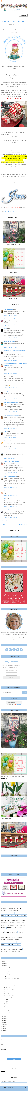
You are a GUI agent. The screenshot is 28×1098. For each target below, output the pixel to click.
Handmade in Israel (9, 318)
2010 (3, 1028)
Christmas (3, 908)
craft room (13, 942)
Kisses (22, 922)
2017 (3, 1014)
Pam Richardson (8, 309)
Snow (2, 932)
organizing (16, 946)
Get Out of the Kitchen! (9, 997)
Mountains (22, 925)
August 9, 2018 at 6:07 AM (10, 315)
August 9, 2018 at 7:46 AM (10, 360)
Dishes (2, 915)
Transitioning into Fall (9, 986)
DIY (20, 910)
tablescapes (4, 951)
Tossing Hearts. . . (5, 850)
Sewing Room (4, 930)
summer (20, 949)
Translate (18, 704)
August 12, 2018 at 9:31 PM (10, 517)
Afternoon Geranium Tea (10, 982)
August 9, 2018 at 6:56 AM (10, 347)
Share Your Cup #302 (9, 990)
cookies (17, 939)
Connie (6, 431)
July (5, 999)
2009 (3, 1030)
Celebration (20, 905)
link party (3, 946)
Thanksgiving (13, 932)
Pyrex (16, 927)
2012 (3, 1024)
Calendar (9, 905)
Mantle (7, 925)
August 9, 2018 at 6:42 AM (10, 337)
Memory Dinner (7, 994)
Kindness (17, 922)
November (6, 970)
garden (8, 944)
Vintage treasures (5, 937)
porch (9, 949)
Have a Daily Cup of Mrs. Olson (11, 1087)
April (5, 1006)
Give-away (23, 917)
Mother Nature (14, 925)
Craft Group (4, 910)
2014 (3, 1020)
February (6, 1010)
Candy (14, 905)
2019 (3, 963)
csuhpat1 (6, 509)
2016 (3, 1016)
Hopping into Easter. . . (7, 818)
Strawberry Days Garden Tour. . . (9, 750)
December (6, 968)
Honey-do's (11, 922)
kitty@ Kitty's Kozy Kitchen (11, 461)
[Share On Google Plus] (11, 211)
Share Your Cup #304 (9, 980)
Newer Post (5, 524)
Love (2, 925)
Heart (13, 920)
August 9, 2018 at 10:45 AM (10, 411)
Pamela (6, 441)
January (5, 1012)
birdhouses (19, 937)
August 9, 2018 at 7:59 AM (10, 387)
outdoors (23, 946)
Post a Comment (7, 521)
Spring (7, 932)
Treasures (21, 932)
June (5, 1002)
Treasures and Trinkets (7, 934)
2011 (3, 1026)
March (5, 1008)
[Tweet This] (6, 211)
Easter (7, 915)
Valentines (17, 934)
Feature (16, 915)
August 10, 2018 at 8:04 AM (10, 495)
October (6, 972)
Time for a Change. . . (9, 988)
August (5, 976)
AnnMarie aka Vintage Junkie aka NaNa (14, 350)
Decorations (19, 913)
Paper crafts (10, 927)
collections (10, 939)
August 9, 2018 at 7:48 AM (10, 373)
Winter (13, 937)
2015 (3, 1018)
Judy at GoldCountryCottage (11, 402)
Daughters (4, 913)
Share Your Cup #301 (9, 995)
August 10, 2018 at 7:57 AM (10, 487)
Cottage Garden (18, 908)
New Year (3, 927)
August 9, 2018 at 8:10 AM (10, 399)
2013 (3, 1022)
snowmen (14, 949)
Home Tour (4, 922)
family (23, 942)
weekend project (16, 951)
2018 (3, 965)
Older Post (22, 524)
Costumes (10, 908)
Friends (3, 917)
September (6, 974)
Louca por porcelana (9, 341)
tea (10, 951)
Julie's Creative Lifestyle (10, 476)
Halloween (7, 920)
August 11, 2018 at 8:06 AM (10, 506)
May (5, 1003)
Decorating (11, 913)
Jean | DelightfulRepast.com (11, 415)
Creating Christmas (13, 910)
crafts (18, 942)
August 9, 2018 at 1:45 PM (10, 428)
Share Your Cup (12, 930)
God (2, 920)
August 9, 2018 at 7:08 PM (10, 448)
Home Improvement (20, 920)
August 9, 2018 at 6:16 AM (10, 325)
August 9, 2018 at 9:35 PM (10, 458)
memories (10, 946)
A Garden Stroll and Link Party (11, 978)
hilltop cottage (16, 944)
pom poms (3, 949)
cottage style (4, 942)
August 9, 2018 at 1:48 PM (10, 437)
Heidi (5, 498)
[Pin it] (14, 211)
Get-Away (17, 917)
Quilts (20, 927)
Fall (12, 915)
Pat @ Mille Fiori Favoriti (10, 452)
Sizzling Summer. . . (8, 992)
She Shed (20, 930)
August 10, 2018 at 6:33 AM (10, 473)
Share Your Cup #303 (9, 984)
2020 (3, 961)
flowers (3, 944)
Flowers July (23, 915)
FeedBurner (14, 681)
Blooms (3, 905)
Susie (5, 328)
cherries (3, 939)
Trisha (5, 490)
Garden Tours (10, 917)
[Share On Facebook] (8, 211)
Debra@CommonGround (10, 391)
